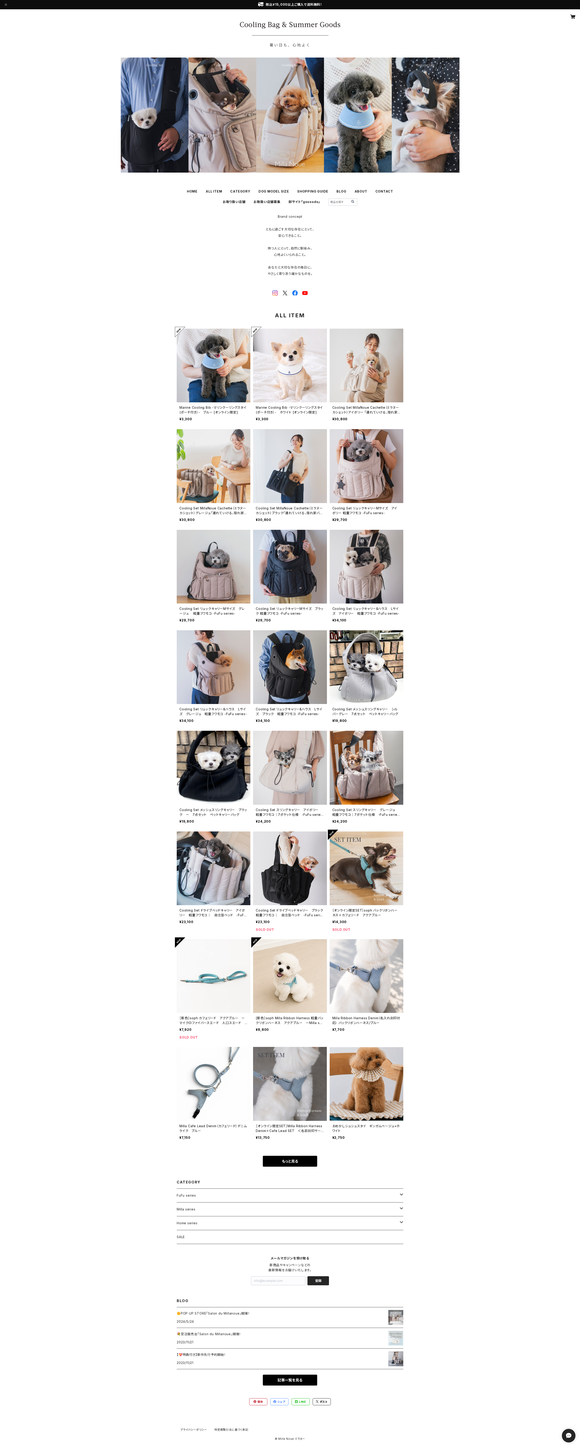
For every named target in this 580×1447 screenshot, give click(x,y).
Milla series (186, 1209)
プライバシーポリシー (193, 1429)
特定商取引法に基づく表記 (231, 1429)
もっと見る (290, 1161)
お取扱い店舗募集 (267, 202)
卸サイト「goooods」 (304, 202)
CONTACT (384, 191)
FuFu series (186, 1195)
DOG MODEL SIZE (274, 191)
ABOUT (361, 191)
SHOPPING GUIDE (312, 191)
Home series (187, 1223)
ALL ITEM (214, 191)
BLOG (341, 191)
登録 (318, 1281)
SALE (181, 1237)
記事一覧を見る (290, 1380)
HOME (192, 191)
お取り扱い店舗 (234, 202)
